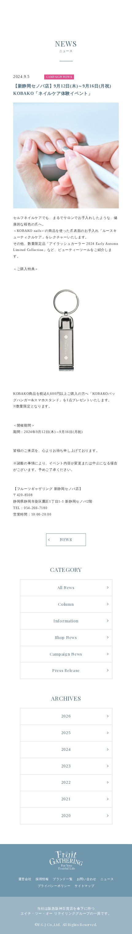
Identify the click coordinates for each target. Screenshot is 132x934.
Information (66, 620)
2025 (66, 733)
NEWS (66, 539)
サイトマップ (84, 886)
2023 (66, 766)
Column (66, 604)
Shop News (66, 637)
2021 (66, 799)
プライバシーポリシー (54, 886)
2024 (66, 749)
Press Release (66, 670)
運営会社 (25, 879)
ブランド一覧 (62, 879)
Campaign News (66, 654)
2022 (66, 782)
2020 (66, 816)
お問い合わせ (86, 879)
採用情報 (42, 879)
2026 (66, 716)
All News (66, 587)
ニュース (107, 879)
